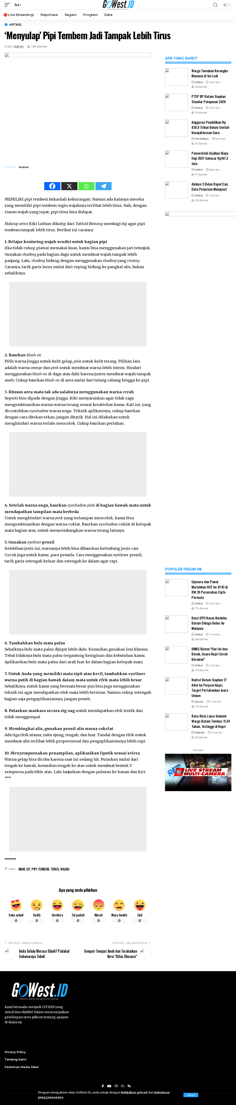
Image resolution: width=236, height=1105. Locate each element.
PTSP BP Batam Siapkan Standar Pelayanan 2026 (209, 99)
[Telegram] (103, 186)
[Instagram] (116, 1086)
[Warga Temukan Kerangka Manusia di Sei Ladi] (176, 76)
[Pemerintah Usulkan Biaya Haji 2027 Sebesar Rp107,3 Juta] (176, 159)
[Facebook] (52, 186)
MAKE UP (24, 868)
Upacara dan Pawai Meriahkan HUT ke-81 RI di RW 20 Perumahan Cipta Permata (210, 589)
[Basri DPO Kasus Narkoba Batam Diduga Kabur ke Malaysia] (176, 624)
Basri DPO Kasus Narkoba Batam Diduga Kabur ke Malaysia (209, 623)
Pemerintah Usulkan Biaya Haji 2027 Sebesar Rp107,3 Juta (210, 158)
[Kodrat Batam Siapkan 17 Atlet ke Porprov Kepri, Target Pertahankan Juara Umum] (176, 685)
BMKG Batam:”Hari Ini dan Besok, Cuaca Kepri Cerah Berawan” (209, 654)
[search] (215, 5)
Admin (19, 46)
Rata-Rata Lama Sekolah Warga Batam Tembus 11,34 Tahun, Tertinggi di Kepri (211, 721)
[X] (69, 186)
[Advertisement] (78, 314)
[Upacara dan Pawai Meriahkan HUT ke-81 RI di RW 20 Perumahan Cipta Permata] (176, 587)
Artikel (15, 24)
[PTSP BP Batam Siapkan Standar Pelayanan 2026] (176, 102)
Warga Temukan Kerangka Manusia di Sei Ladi (210, 73)
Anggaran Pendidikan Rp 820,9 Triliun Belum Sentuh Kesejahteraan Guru (210, 127)
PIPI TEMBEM (40, 868)
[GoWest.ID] (118, 5)
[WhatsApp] (122, 1086)
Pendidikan (202, 138)
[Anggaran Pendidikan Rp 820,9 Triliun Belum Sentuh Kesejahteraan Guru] (176, 128)
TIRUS (55, 868)
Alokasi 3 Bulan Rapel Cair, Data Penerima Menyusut (210, 186)
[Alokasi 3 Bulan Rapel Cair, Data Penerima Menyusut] (176, 190)
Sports (199, 701)
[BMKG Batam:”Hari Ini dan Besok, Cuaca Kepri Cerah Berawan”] (176, 655)
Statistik (200, 732)
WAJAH (64, 868)
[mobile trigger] (8, 5)
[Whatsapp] (86, 186)
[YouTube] (109, 1086)
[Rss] (129, 1086)
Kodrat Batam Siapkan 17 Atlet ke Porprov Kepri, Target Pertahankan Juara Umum (210, 687)
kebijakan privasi (134, 1092)
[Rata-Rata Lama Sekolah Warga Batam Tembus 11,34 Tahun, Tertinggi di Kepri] (176, 722)
